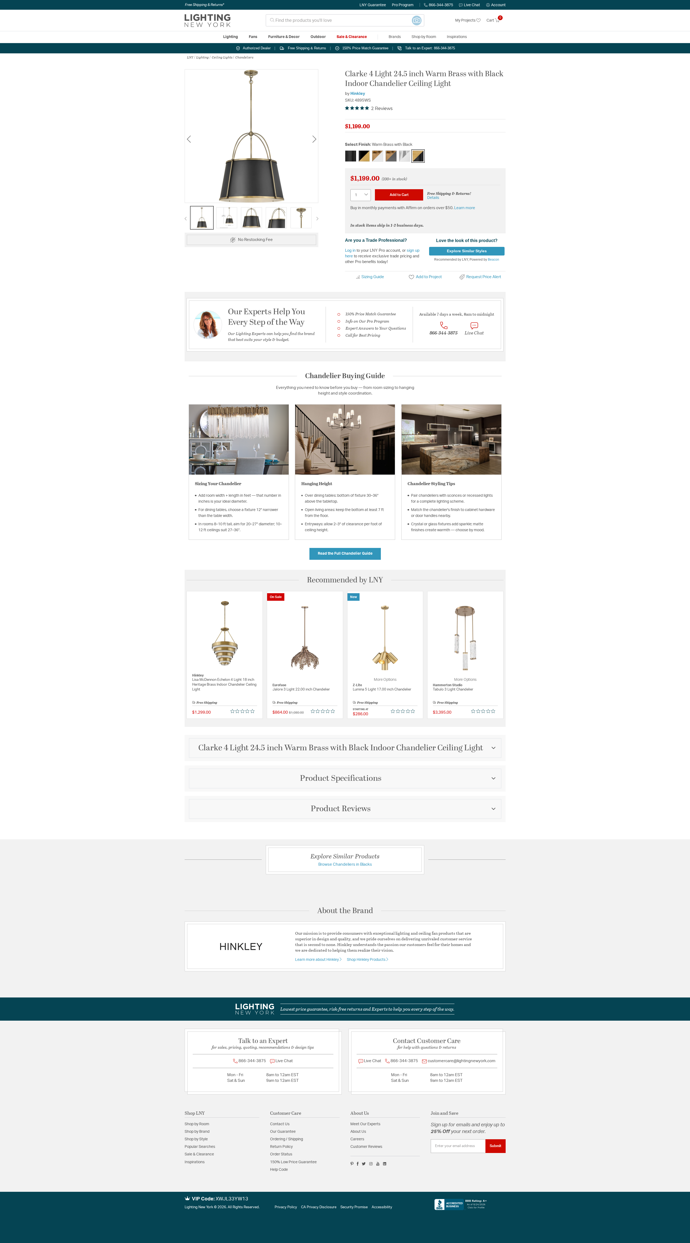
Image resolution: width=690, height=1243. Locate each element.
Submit (495, 1146)
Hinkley (357, 94)
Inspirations (195, 1162)
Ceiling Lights (222, 57)
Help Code (279, 1170)
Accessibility (382, 1207)
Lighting (202, 57)
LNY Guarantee (373, 5)
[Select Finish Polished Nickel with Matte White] (404, 156)
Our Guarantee (283, 1132)
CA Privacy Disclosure (318, 1207)
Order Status (281, 1154)
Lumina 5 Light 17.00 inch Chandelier (382, 689)
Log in (350, 250)
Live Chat (472, 5)
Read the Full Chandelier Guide (345, 553)
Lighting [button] (230, 37)
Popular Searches (200, 1147)
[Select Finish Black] (350, 156)
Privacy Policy (286, 1207)
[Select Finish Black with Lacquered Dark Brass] (364, 156)
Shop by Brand (197, 1132)
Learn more (464, 208)
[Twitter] (364, 1164)
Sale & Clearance (199, 1154)
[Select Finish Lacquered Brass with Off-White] (377, 156)
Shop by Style (196, 1139)
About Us (358, 1132)
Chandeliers (244, 57)
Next (314, 139)
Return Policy (281, 1147)
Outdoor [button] (318, 37)
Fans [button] (253, 37)
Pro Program (402, 5)
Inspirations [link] (457, 37)
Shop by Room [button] (424, 37)
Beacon (493, 259)
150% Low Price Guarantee (293, 1162)
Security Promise (354, 1207)
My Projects (465, 20)
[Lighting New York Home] (207, 20)
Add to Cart (399, 195)
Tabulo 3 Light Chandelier (453, 689)
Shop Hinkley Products (366, 960)
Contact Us (279, 1124)
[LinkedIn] (385, 1164)
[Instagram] (371, 1164)
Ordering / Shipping (286, 1139)
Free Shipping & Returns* (204, 5)
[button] (496, 5)
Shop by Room (197, 1124)
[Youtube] (378, 1164)
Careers (357, 1139)
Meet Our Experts (365, 1124)
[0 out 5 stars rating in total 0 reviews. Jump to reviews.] (243, 711)
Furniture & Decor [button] (284, 37)
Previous (189, 139)
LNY (190, 57)
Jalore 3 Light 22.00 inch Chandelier (301, 689)
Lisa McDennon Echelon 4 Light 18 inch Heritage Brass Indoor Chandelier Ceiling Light (224, 684)
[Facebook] (357, 1164)
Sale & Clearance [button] (352, 37)
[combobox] (345, 20)
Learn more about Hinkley (317, 960)
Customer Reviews (366, 1147)
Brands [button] (395, 37)
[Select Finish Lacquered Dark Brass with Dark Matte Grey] (391, 156)
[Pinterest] (352, 1164)
